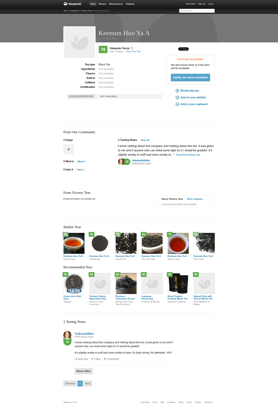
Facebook (171, 402)
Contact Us (208, 402)
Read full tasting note (188, 154)
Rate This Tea (133, 51)
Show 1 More (84, 371)
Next (87, 383)
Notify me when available (190, 77)
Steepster (74, 4)
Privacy (198, 402)
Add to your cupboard (194, 104)
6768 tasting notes (141, 163)
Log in (210, 4)
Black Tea (104, 64)
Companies (74, 11)
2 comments (113, 359)
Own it (80, 169)
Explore (130, 4)
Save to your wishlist (193, 97)
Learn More (190, 4)
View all (145, 140)
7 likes (97, 359)
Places (102, 4)
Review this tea (190, 90)
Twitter (181, 402)
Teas (93, 4)
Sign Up (201, 4)
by (107, 38)
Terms (189, 402)
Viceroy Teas (86, 11)
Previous (70, 383)
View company (195, 199)
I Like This (92, 359)
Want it (81, 161)
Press (155, 402)
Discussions (116, 4)
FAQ (162, 402)
